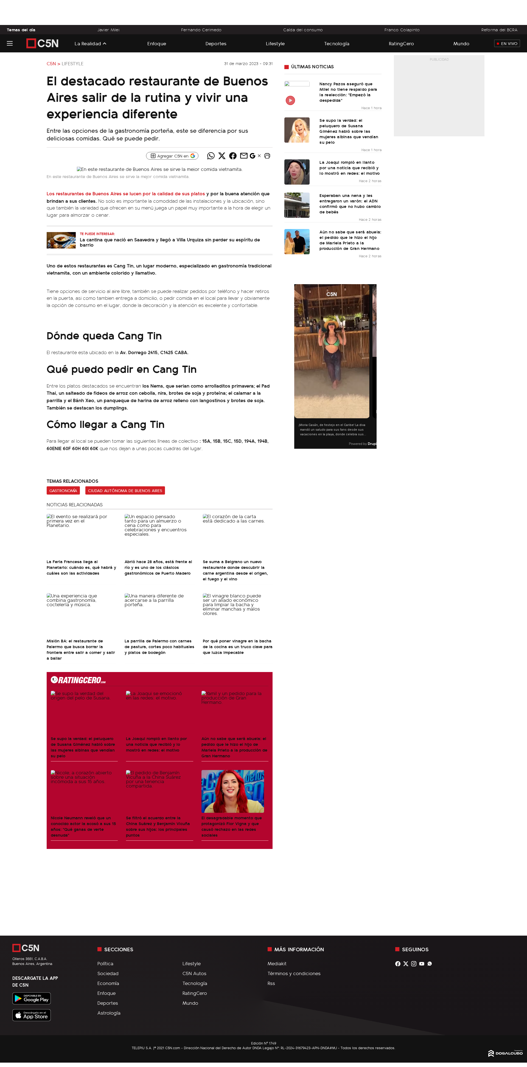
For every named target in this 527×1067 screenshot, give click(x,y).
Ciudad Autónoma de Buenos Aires (125, 490)
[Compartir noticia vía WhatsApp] (210, 155)
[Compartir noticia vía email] (243, 155)
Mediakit (277, 963)
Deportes (216, 43)
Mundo (461, 43)
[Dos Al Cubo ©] (505, 1055)
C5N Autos (194, 973)
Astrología (108, 1012)
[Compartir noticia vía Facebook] (232, 155)
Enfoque (156, 43)
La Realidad (88, 43)
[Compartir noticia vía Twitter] (221, 155)
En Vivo (509, 43)
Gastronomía (63, 490)
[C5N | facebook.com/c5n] (399, 963)
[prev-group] (297, 366)
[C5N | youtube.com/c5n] (423, 963)
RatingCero (401, 43)
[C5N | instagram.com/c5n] (415, 963)
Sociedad (108, 973)
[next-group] (373, 366)
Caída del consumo (303, 30)
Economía (108, 983)
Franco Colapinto (402, 30)
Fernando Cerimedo (201, 30)
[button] (267, 155)
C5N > (53, 63)
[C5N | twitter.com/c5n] (407, 963)
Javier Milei (108, 30)
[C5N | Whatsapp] (431, 963)
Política (105, 963)
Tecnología (337, 43)
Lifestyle (275, 43)
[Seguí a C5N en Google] (252, 157)
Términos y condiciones (294, 973)
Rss (271, 983)
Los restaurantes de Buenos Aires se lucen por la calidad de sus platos (126, 193)
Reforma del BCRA (499, 30)
